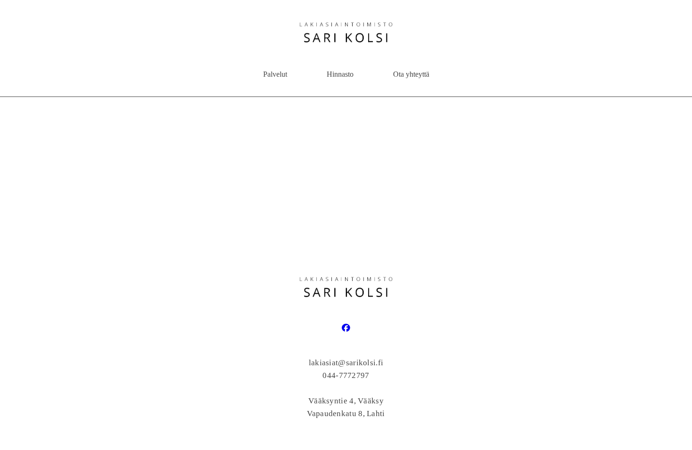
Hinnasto (340, 74)
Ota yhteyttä (411, 74)
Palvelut (275, 74)
